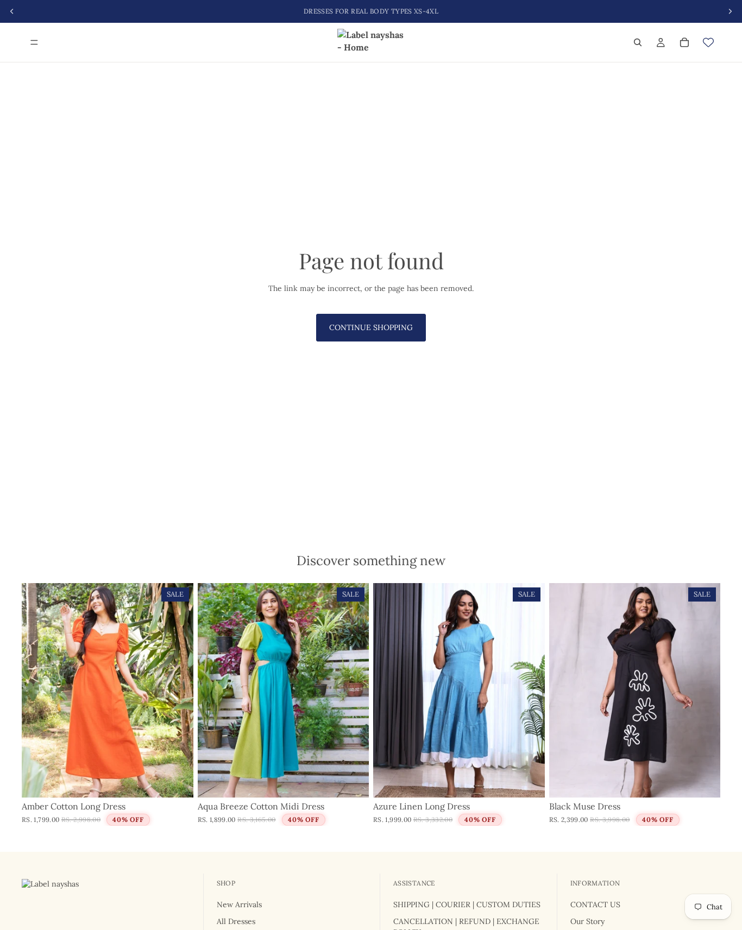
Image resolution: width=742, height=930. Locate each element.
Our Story (587, 921)
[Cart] (684, 42)
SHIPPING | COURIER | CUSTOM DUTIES (466, 904)
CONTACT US (595, 904)
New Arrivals (239, 904)
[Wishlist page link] (708, 42)
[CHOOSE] (176, 780)
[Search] (638, 42)
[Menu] (34, 42)
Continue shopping (371, 327)
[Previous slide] (38, 691)
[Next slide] (177, 691)
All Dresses (236, 921)
